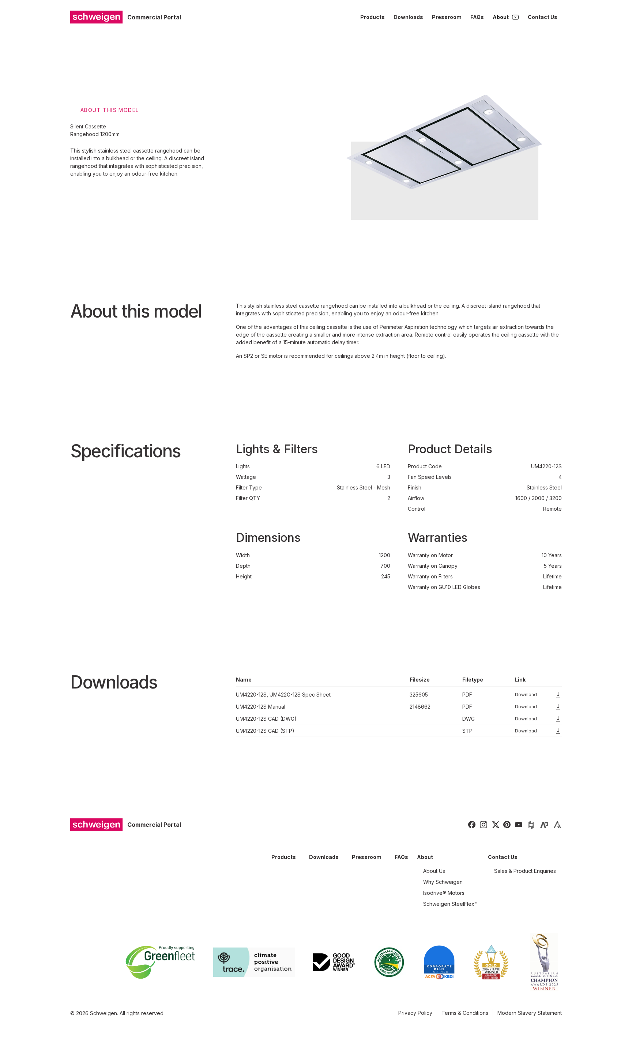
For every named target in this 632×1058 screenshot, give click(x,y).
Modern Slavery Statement (529, 1013)
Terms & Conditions (464, 1013)
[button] (505, 17)
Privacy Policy (415, 1013)
